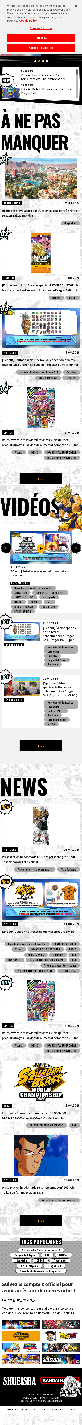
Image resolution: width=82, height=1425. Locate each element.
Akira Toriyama (68, 869)
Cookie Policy (28, 20)
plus (41, 478)
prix (16, 597)
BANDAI (56, 298)
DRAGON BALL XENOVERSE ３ (61, 458)
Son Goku (21, 1260)
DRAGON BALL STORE (65, 944)
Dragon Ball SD (68, 971)
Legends (18, 592)
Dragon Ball (70, 223)
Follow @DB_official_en (20, 1300)
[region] (41, 83)
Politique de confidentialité (48, 1409)
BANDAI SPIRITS (56, 711)
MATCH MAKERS (36, 955)
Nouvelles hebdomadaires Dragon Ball (39, 372)
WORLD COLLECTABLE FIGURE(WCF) (35, 971)
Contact (72, 1409)
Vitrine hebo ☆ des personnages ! (35, 869)
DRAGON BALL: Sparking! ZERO (47, 592)
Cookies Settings (41, 28)
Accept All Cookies (41, 48)
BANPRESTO (14, 960)
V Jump (18, 452)
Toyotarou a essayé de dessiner (60, 965)
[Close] (76, 6)
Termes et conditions (17, 1409)
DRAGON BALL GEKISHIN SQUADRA (46, 960)
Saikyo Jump (34, 597)
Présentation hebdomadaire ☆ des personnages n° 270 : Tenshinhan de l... (44, 77)
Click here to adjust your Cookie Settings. (45, 1313)
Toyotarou (71, 378)
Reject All (41, 38)
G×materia (58, 955)
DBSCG (72, 298)
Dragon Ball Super (48, 378)
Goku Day (71, 372)
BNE (74, 960)
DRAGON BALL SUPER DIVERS (61, 452)
